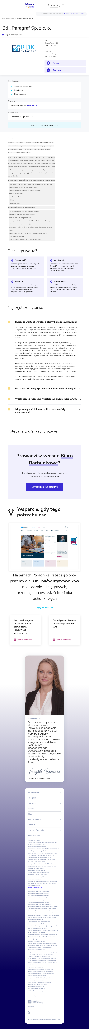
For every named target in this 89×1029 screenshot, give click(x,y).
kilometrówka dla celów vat (47, 859)
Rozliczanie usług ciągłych (49, 917)
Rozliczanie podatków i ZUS (36, 973)
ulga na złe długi (54, 848)
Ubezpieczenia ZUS (33, 913)
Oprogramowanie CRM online (36, 949)
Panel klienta (32, 932)
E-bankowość (32, 908)
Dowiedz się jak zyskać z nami (74, 14)
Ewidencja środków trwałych (36, 980)
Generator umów (33, 928)
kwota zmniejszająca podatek (36, 870)
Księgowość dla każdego (35, 945)
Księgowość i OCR (53, 934)
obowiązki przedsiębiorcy (35, 879)
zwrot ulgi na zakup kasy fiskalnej (37, 877)
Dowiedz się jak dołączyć (44, 486)
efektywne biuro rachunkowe (36, 864)
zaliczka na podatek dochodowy (37, 874)
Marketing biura (40, 932)
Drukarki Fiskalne (51, 908)
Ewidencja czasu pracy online (50, 926)
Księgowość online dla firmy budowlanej (39, 904)
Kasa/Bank (55, 906)
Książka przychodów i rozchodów (37, 943)
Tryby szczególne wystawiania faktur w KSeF (40, 971)
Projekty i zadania (54, 915)
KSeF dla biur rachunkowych (36, 991)
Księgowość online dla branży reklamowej (40, 906)
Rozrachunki (42, 975)
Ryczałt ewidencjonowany (47, 937)
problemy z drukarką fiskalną (36, 868)
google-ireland (39, 883)
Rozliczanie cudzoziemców (43, 911)
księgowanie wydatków (34, 840)
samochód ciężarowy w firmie (36, 861)
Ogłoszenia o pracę (33, 937)
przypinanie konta (49, 855)
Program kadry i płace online (36, 952)
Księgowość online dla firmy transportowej (40, 900)
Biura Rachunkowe (8, 19)
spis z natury (31, 883)
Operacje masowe (49, 973)
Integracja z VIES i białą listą (36, 978)
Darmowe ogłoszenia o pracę (36, 941)
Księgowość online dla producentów (38, 902)
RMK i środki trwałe (33, 975)
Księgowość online (46, 947)
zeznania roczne (33, 844)
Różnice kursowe (41, 908)
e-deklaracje (41, 844)
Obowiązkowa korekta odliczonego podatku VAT (64, 623)
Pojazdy (48, 982)
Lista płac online (42, 928)
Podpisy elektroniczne (50, 978)
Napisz (56, 63)
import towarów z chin (34, 885)
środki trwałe (49, 864)
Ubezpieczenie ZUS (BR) (34, 926)
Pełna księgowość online (35, 954)
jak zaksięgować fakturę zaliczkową (38, 851)
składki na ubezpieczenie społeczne (38, 872)
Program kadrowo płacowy (50, 945)
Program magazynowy (34, 947)
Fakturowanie (45, 924)
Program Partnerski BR (34, 956)
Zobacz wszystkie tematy (35, 887)
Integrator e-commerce (35, 958)
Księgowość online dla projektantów (38, 895)
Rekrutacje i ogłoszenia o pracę (37, 939)
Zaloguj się (54, 5)
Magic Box (44, 984)
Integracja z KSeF (46, 956)
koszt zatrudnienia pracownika (37, 846)
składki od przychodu (50, 883)
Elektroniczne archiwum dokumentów (39, 921)
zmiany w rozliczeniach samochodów (38, 848)
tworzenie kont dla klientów (36, 855)
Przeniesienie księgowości (35, 967)
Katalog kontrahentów (34, 924)
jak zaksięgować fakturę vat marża (38, 857)
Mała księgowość (52, 943)
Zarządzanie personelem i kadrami (38, 934)
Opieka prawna (32, 915)
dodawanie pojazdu (33, 859)
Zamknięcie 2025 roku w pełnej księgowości (40, 969)
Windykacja (31, 911)
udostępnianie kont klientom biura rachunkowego (42, 853)
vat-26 (49, 857)
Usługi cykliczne (38, 919)
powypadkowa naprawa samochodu (38, 842)
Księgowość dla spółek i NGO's (36, 988)
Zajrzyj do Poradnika (44, 608)
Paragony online (33, 960)
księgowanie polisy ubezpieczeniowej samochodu (42, 881)
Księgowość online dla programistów (38, 891)
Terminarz (31, 919)
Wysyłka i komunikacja (34, 984)
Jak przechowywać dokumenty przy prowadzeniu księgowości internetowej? (23, 627)
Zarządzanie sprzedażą (34, 917)
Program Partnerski (48, 954)
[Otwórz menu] (63, 5)
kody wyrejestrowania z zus (48, 866)
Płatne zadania (53, 930)
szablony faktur (53, 842)
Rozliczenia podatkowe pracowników (38, 930)
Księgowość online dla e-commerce (38, 893)
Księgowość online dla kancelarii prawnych (40, 898)
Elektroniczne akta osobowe (47, 913)
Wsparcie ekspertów (42, 915)
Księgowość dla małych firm (36, 986)
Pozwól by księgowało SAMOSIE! (47, 960)
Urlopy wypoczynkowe (34, 866)
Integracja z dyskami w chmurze (37, 982)
